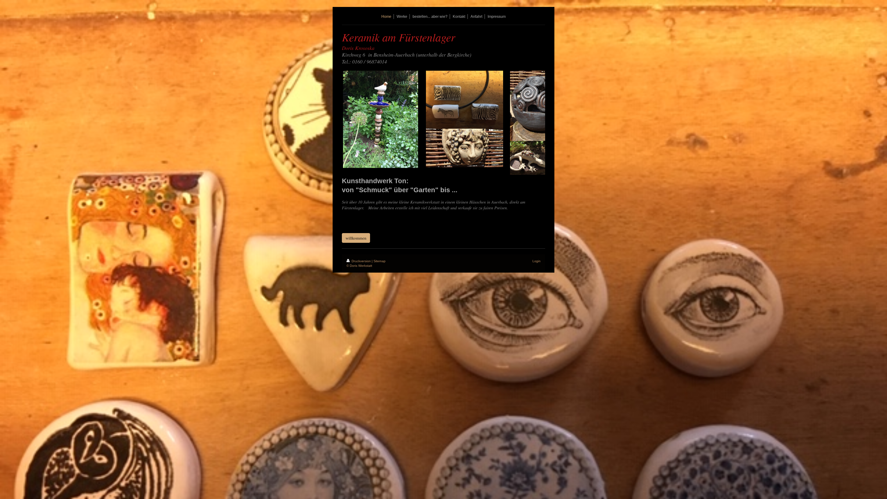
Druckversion (361, 261)
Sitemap (380, 261)
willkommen (356, 238)
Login (536, 261)
